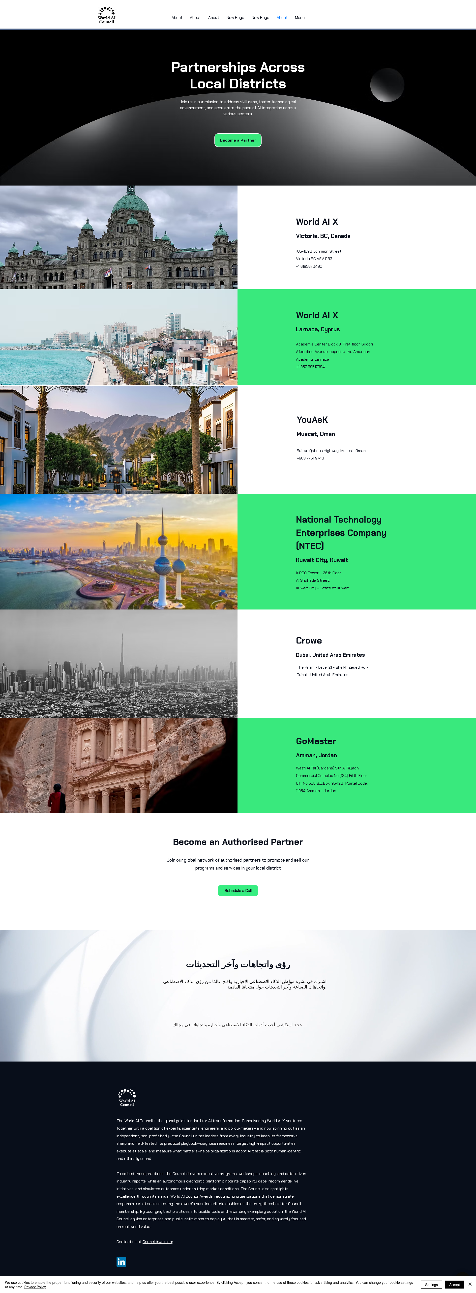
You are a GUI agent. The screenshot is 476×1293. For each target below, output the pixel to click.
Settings (431, 1284)
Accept (454, 1284)
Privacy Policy (35, 1286)
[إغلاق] (470, 1284)
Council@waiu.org (158, 1241)
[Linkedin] (121, 1262)
